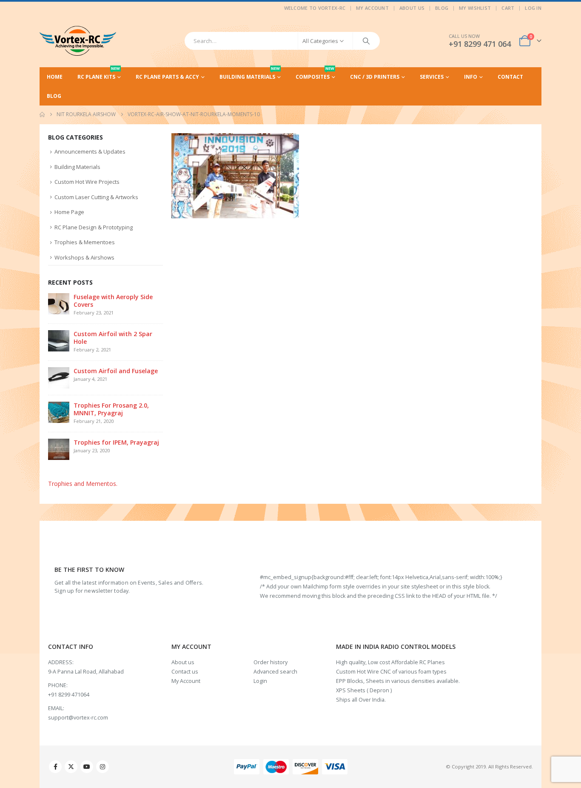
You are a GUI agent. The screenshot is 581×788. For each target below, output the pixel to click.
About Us (411, 8)
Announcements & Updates (89, 151)
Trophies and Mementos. (82, 484)
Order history (270, 662)
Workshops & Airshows (84, 257)
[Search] (366, 40)
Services (432, 76)
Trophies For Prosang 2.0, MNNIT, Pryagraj (111, 409)
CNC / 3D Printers (374, 76)
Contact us (184, 671)
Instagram (102, 766)
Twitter (71, 766)
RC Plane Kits (98, 73)
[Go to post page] (58, 303)
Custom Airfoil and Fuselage (116, 371)
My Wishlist (475, 8)
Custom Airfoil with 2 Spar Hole (113, 337)
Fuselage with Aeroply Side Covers (113, 300)
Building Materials (249, 73)
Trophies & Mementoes (84, 242)
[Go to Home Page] (42, 114)
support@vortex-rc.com (78, 717)
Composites (315, 73)
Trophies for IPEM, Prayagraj (116, 442)
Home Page (69, 212)
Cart (507, 8)
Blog (441, 8)
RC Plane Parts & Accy (167, 76)
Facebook (55, 766)
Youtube (86, 766)
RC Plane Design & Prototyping (93, 227)
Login (260, 681)
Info (470, 76)
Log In (533, 8)
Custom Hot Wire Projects (87, 182)
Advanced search (275, 671)
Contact (510, 76)
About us (182, 662)
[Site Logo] (78, 41)
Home (55, 76)
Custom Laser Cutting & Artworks (96, 197)
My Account (372, 8)
